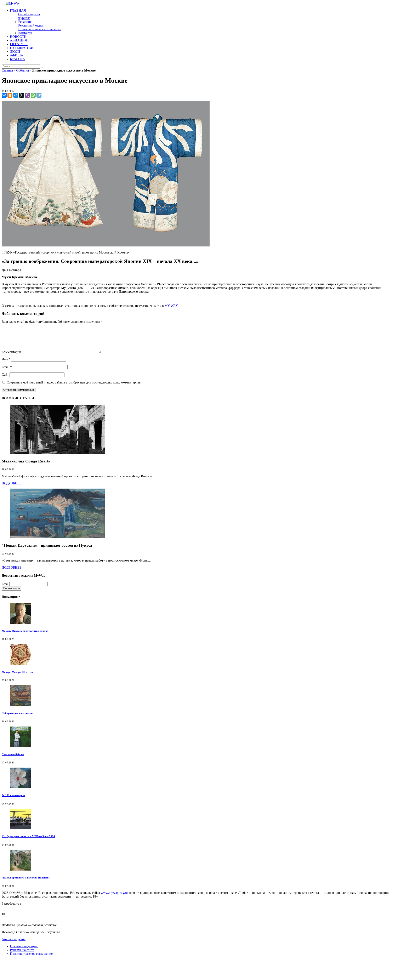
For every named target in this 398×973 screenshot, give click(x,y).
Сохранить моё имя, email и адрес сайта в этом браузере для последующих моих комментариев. (74, 382)
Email (7, 367)
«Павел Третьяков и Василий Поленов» (26, 877)
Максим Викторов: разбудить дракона (25, 630)
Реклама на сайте (22, 950)
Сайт (5, 374)
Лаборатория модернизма (17, 713)
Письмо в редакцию (24, 946)
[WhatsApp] (33, 95)
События (22, 70)
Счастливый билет (13, 754)
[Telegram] (38, 95)
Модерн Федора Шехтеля (17, 671)
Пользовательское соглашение (31, 953)
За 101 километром (13, 795)
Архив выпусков (13, 939)
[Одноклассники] (9, 95)
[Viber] (27, 95)
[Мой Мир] (15, 95)
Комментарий (11, 352)
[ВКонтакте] (4, 95)
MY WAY (171, 305)
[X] (21, 95)
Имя (6, 359)
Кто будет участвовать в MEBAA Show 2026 (28, 836)
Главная (7, 70)
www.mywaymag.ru (114, 892)
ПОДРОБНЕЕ (12, 483)
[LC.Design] (12, 907)
